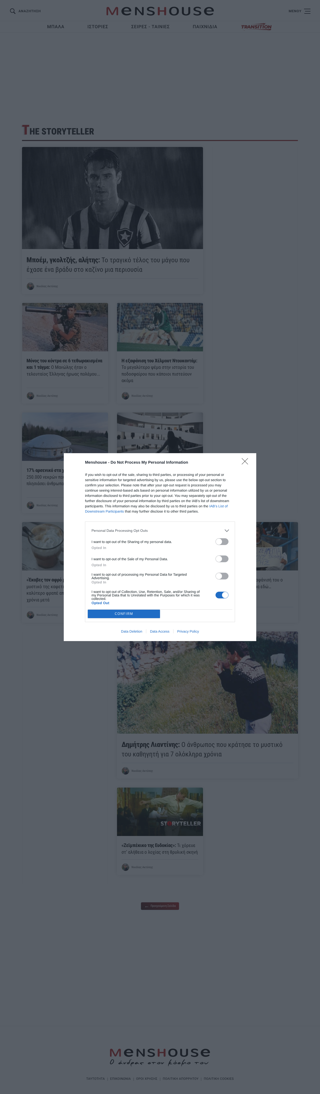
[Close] (246, 463)
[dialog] (160, 547)
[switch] (222, 541)
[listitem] (160, 530)
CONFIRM (124, 614)
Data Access (160, 631)
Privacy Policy (188, 631)
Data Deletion (131, 631)
